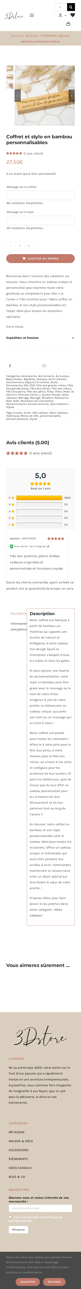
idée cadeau (40, 412)
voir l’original (38, 546)
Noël (9, 400)
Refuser (54, 1281)
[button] (40, 338)
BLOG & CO (17, 1177)
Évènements (14, 385)
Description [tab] (17, 613)
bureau (17, 412)
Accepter (27, 1281)
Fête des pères (15, 391)
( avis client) (33, 153)
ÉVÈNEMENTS (18, 1159)
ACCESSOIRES (18, 1150)
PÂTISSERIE (17, 1132)
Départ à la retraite (37, 382)
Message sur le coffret (21, 187)
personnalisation (17, 418)
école (27, 412)
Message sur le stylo (20, 212)
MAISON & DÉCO (21, 1141)
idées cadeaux (58, 412)
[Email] (44, 366)
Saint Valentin (59, 404)
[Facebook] (10, 366)
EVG (26, 385)
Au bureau (62, 376)
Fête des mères (40, 388)
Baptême (29, 379)
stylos (33, 418)
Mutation (48, 397)
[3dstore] (14, 13)
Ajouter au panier (43, 258)
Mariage (23, 397)
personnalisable (50, 415)
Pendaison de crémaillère (37, 400)
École (54, 382)
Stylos (10, 407)
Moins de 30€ (29, 415)
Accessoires (29, 376)
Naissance (61, 397)
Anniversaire (46, 376)
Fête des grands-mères (51, 385)
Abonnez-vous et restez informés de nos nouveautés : (39, 1199)
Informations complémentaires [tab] (17, 626)
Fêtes (50, 391)
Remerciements (16, 404)
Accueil (16, 35)
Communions (14, 382)
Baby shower (14, 379)
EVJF (32, 385)
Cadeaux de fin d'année (51, 379)
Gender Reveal (51, 394)
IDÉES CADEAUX (20, 1168)
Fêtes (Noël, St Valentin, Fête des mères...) (40, 393)
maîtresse (12, 415)
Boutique (32, 35)
